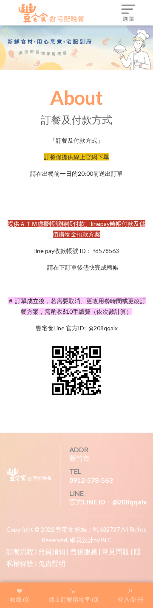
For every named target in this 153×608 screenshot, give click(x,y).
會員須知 (51, 551)
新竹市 (79, 458)
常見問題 (115, 551)
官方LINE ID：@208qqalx (108, 502)
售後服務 (83, 551)
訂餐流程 (20, 551)
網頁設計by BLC (91, 539)
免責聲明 (51, 563)
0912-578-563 (91, 480)
